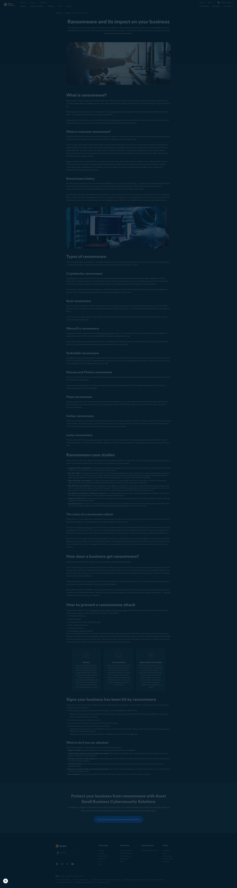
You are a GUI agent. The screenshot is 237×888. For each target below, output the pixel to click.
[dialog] (118, 444)
